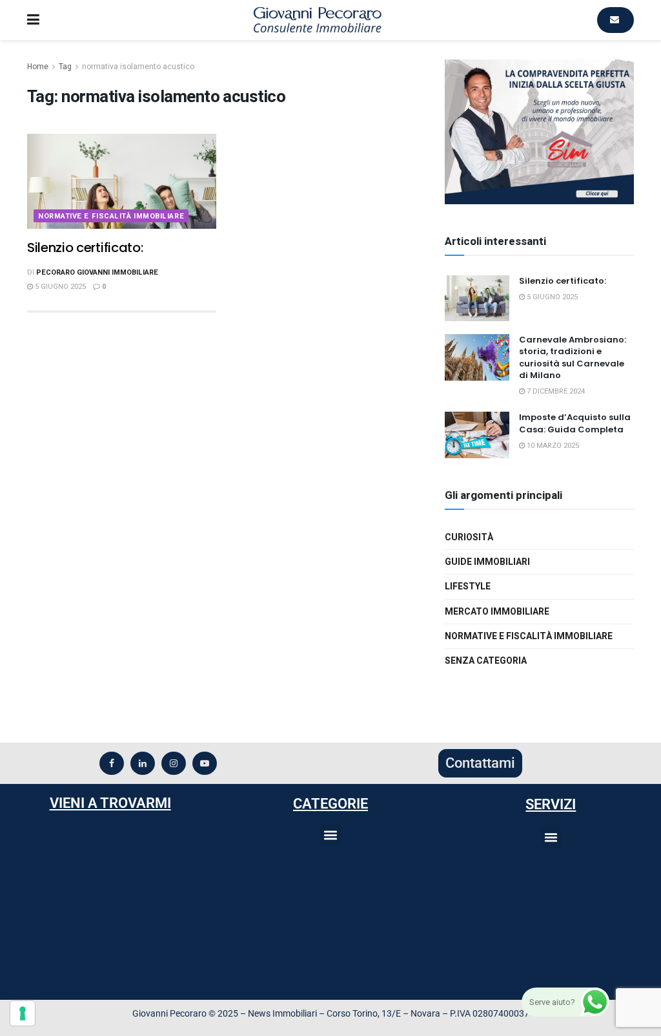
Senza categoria (486, 661)
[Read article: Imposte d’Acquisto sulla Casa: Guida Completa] (477, 435)
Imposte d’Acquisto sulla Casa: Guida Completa (575, 423)
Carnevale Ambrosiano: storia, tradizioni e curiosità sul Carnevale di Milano (572, 357)
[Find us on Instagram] (173, 763)
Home (37, 66)
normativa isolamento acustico (138, 66)
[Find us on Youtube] (204, 763)
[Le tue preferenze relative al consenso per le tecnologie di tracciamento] (22, 1013)
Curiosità (469, 537)
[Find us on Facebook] (111, 763)
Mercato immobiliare (497, 611)
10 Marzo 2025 (552, 445)
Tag (65, 66)
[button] (330, 834)
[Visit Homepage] (318, 20)
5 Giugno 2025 (59, 286)
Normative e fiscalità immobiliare (111, 216)
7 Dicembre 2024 (555, 391)
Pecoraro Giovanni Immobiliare (97, 272)
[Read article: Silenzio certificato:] (121, 181)
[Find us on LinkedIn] (142, 763)
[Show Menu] (33, 20)
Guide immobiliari (487, 562)
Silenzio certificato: (85, 247)
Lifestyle (468, 586)
